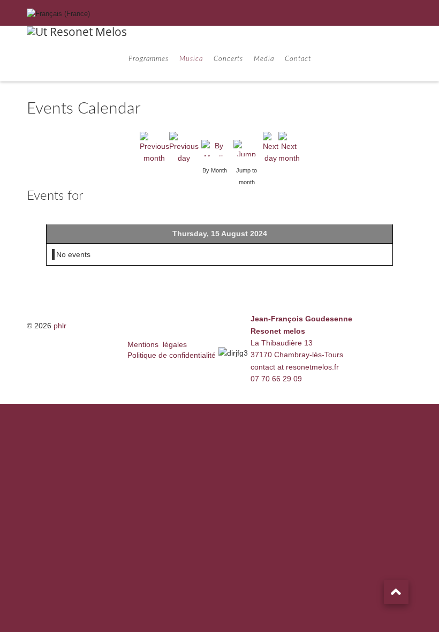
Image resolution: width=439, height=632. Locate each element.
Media (264, 59)
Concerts (228, 59)
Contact (298, 59)
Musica (191, 59)
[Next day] (270, 147)
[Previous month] (154, 147)
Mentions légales (157, 344)
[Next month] (289, 147)
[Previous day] (184, 147)
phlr (60, 325)
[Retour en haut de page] (396, 592)
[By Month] (214, 147)
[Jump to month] (246, 147)
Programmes (148, 59)
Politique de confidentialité (171, 355)
